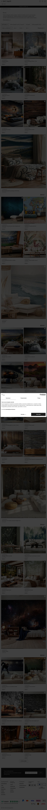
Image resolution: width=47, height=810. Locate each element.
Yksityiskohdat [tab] (23, 398)
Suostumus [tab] (8, 398)
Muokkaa (22, 414)
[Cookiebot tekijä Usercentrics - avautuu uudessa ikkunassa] (41, 395)
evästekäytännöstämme (10, 409)
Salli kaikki (38, 414)
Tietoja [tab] (38, 398)
